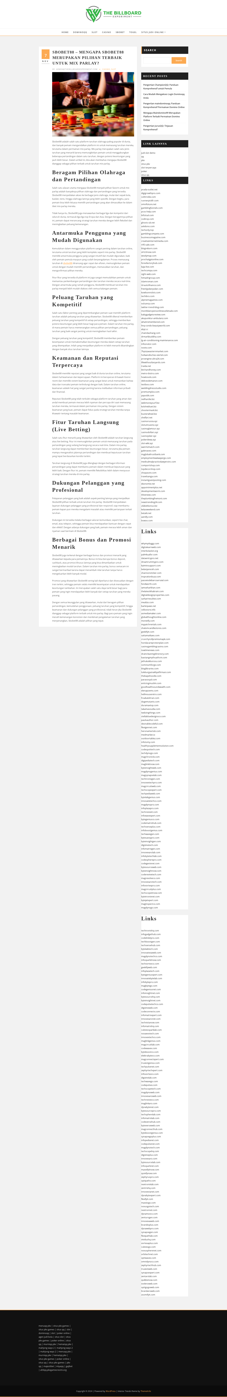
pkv (143, 160)
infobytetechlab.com (151, 856)
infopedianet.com (150, 1140)
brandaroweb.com (150, 1291)
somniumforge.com (151, 664)
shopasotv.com (148, 472)
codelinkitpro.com (150, 937)
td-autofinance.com (151, 285)
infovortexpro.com (150, 885)
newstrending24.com (151, 502)
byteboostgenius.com (152, 1132)
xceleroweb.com (149, 1283)
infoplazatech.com (150, 971)
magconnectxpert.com (152, 1059)
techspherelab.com (150, 1114)
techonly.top (147, 230)
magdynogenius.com (151, 771)
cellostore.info (148, 609)
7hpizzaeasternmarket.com (154, 351)
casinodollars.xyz (149, 432)
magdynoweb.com (150, 1092)
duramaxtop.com (149, 705)
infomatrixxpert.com (151, 1015)
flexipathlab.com (149, 1235)
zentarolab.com (149, 1276)
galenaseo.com (148, 450)
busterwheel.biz (149, 413)
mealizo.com (147, 602)
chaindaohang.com (150, 333)
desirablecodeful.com (152, 723)
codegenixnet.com (150, 863)
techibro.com (147, 296)
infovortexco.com (150, 1074)
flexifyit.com (147, 1199)
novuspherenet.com (151, 1250)
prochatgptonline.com (152, 259)
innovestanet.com (150, 1191)
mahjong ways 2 (47, 1347)
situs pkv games (61, 1325)
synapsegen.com (149, 1232)
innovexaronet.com (151, 1018)
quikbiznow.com (149, 1280)
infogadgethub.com (151, 934)
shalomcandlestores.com (153, 628)
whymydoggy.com (150, 543)
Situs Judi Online (152, 32)
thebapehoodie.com (151, 675)
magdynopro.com (150, 804)
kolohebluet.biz (148, 406)
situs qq (145, 175)
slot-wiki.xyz (147, 443)
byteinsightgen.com (151, 841)
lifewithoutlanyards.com (153, 362)
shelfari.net (146, 417)
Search (150, 50)
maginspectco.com (150, 903)
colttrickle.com (148, 196)
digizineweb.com (149, 1007)
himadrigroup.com (150, 277)
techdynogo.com (149, 753)
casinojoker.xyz (148, 435)
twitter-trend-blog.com (152, 307)
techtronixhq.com (150, 930)
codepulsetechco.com (152, 1004)
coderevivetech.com (151, 874)
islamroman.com (149, 281)
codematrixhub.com (151, 823)
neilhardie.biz (147, 399)
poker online (63, 1333)
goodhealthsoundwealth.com (155, 686)
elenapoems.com (149, 690)
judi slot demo (148, 152)
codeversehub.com (150, 1121)
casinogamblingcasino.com (154, 646)
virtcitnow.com (148, 252)
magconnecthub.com (151, 1129)
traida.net (146, 366)
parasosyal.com (149, 679)
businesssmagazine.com (153, 237)
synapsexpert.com (150, 1272)
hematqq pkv (64, 1344)
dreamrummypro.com (152, 561)
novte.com (146, 347)
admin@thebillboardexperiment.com (74, 69)
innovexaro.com (149, 1158)
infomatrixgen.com (150, 848)
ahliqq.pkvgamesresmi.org (53, 1369)
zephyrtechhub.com (151, 1265)
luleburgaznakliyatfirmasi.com (156, 672)
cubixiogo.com (148, 1246)
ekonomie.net (148, 483)
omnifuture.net (148, 204)
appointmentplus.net (151, 487)
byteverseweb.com (150, 1125)
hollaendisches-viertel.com (154, 355)
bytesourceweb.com (151, 867)
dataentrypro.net (149, 558)
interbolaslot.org (149, 550)
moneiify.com (148, 620)
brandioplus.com (149, 1224)
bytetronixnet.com (150, 896)
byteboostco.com (150, 1052)
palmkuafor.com (149, 554)
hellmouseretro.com (151, 694)
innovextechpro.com (151, 782)
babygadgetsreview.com (153, 314)
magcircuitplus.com (151, 889)
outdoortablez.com (150, 738)
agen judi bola (46, 1336)
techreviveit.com (149, 812)
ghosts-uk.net (148, 222)
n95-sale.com (147, 244)
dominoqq (44, 1333)
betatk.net (146, 513)
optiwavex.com (148, 1257)
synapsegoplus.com (151, 1136)
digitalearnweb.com (151, 547)
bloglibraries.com (150, 668)
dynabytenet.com (150, 1107)
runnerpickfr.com (150, 200)
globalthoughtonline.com (153, 617)
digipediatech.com (150, 760)
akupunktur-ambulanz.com (154, 318)
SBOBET (120, 32)
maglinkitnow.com (150, 764)
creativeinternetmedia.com (154, 241)
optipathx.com (148, 1180)
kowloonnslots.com (151, 292)
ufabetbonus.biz (149, 505)
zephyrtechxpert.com (151, 1070)
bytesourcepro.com (151, 1110)
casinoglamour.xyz (150, 428)
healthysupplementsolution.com (157, 745)
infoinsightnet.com (150, 993)
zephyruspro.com (150, 1177)
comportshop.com (150, 465)
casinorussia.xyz (149, 421)
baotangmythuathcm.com (154, 657)
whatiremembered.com (153, 321)
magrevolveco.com (150, 878)
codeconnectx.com (150, 1011)
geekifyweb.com (149, 967)
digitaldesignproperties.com (155, 595)
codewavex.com (149, 1048)
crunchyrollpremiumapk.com (155, 639)
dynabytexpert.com (151, 1195)
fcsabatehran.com (150, 698)
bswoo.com (147, 520)
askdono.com (148, 226)
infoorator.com (148, 344)
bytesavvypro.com (150, 837)
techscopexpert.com (151, 789)
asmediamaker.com (151, 613)
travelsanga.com (149, 476)
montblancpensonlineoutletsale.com (159, 310)
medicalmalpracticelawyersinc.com (158, 461)
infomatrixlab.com (150, 1118)
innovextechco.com (151, 1037)
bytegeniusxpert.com (151, 974)
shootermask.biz (149, 410)
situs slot (59, 1336)
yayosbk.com (147, 395)
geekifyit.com (147, 631)
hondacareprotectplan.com (155, 642)
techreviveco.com (150, 1099)
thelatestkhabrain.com (152, 591)
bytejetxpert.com (149, 900)
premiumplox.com (150, 391)
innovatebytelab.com (151, 978)
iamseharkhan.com (150, 587)
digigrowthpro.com (150, 193)
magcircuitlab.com (150, 1044)
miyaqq (60, 1366)
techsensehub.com (150, 945)
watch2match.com (150, 447)
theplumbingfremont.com (154, 498)
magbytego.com (149, 985)
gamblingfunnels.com (152, 207)
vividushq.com (148, 1239)
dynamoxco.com (149, 1213)
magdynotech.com (150, 1147)
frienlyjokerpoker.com (152, 288)
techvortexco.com (150, 963)
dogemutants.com (150, 701)
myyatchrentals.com (151, 624)
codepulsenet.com (150, 1143)
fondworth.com (149, 584)
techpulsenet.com (150, 1066)
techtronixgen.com (150, 778)
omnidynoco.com (150, 1261)
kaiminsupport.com (151, 565)
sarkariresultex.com (151, 598)
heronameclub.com (151, 731)
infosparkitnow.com (151, 960)
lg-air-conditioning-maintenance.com (159, 340)
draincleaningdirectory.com (155, 653)
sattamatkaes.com (150, 635)
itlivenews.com (148, 494)
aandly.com (147, 516)
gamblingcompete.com (152, 233)
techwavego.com (149, 1081)
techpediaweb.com (150, 793)
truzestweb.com (149, 1268)
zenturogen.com (149, 1217)
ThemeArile (146, 1391)
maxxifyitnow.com (150, 1169)
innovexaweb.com (150, 1221)
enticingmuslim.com (151, 683)
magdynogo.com (149, 907)
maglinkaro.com (149, 1103)
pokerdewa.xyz (148, 439)
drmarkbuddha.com (151, 336)
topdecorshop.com (150, 469)
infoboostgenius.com (151, 830)
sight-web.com (148, 274)
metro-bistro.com (150, 373)
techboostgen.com (150, 941)
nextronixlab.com (150, 1184)
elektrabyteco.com (150, 1055)
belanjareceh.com (150, 569)
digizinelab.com (149, 1077)
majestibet (48, 1366)
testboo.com (147, 384)
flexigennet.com (149, 727)
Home (65, 32)
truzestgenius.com (150, 1063)
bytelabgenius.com (150, 797)
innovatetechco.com (151, 801)
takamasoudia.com (150, 709)
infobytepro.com (149, 982)
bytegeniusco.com (150, 819)
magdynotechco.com (151, 956)
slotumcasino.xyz (149, 424)
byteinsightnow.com (151, 870)
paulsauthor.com (149, 720)
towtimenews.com (150, 650)
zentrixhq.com (148, 1188)
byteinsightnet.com (150, 1000)
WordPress (111, 1391)
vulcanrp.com (148, 303)
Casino (106, 32)
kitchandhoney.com (151, 369)
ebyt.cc (144, 329)
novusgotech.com (150, 1206)
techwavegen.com (150, 834)
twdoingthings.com (150, 712)
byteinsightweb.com (151, 767)
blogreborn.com (149, 248)
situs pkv (145, 163)
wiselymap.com (148, 255)
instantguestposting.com (153, 480)
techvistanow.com (150, 1022)
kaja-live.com (147, 266)
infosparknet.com (150, 1166)
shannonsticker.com (151, 572)
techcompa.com (149, 270)
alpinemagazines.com (152, 299)
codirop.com (147, 219)
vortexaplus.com (149, 1243)
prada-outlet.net (149, 189)
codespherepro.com (151, 859)
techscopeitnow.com (151, 892)
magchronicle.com (150, 756)
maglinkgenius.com (150, 1040)
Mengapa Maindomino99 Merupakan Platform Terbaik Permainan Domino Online (161, 116)
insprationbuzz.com (151, 576)
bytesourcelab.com (150, 1162)
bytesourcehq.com (150, 996)
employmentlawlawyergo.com (156, 458)
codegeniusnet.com (151, 989)
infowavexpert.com (150, 815)
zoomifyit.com (148, 1294)
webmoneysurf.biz (150, 402)
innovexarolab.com (150, 852)
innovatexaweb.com (151, 952)
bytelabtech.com (149, 949)
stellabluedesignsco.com (153, 716)
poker (144, 171)
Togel (133, 32)
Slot (94, 32)
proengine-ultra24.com (152, 358)
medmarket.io (148, 734)
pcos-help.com (148, 211)
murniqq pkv (49, 1344)
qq (142, 156)
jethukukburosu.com (151, 661)
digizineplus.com (149, 1154)
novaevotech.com (150, 1033)
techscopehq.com (150, 1151)
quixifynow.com (149, 1173)
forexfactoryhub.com (151, 263)
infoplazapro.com (150, 808)
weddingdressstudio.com (153, 388)
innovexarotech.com (151, 881)
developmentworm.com (153, 491)
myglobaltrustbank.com (153, 454)
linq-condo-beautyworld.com (155, 325)
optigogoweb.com (150, 1287)
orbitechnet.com (149, 1254)
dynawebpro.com (150, 1228)
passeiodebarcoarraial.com (154, 580)
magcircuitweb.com (151, 786)
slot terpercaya (148, 167)
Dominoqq (80, 32)
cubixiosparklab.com (151, 1029)
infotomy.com (148, 742)
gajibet (69, 1366)
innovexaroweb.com (151, 1096)
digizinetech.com (149, 845)
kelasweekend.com (150, 509)
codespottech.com (150, 749)
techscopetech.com (151, 1088)
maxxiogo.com (148, 1202)
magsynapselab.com (151, 775)
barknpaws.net (148, 606)
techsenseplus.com (150, 826)
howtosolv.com (148, 377)
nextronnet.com (149, 1210)
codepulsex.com (149, 1085)
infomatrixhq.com (150, 1026)
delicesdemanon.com (151, 380)
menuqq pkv (45, 1325)
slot (68, 1329)
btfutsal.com (147, 215)
